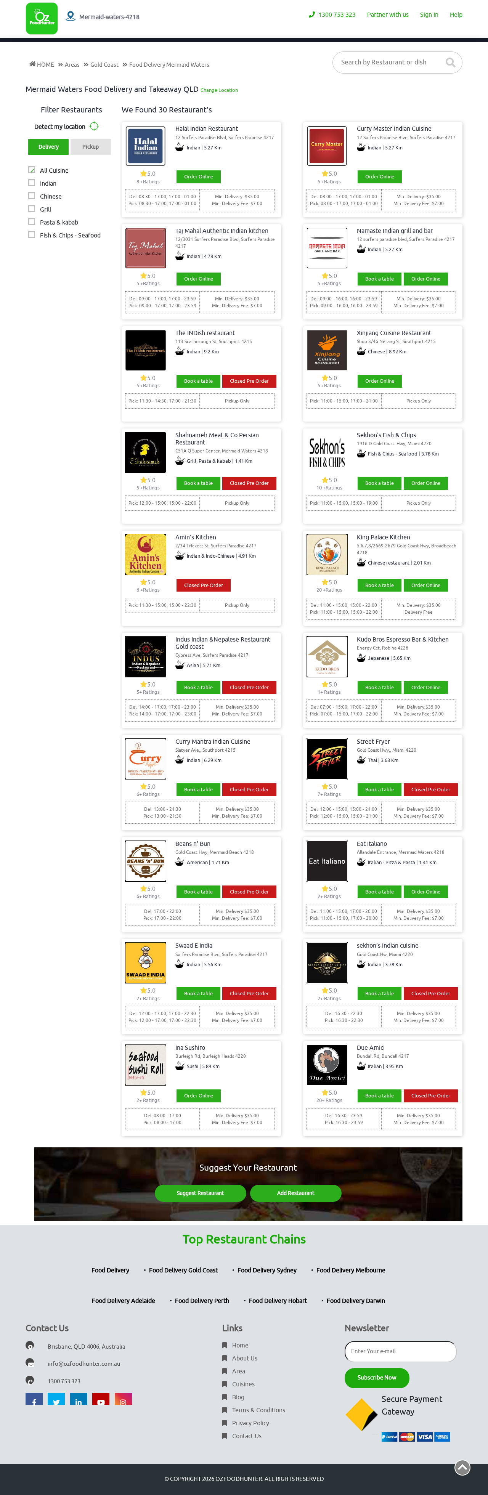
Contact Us (246, 1436)
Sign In (429, 15)
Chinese (51, 197)
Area (238, 1371)
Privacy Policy (250, 1423)
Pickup (90, 147)
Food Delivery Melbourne (350, 1270)
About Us (244, 1358)
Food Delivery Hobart (278, 1301)
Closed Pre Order (249, 381)
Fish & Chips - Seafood (70, 235)
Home (240, 1345)
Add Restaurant (296, 1193)
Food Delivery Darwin (356, 1301)
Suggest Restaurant (200, 1193)
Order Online (198, 176)
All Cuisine (54, 171)
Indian (48, 184)
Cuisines (243, 1384)
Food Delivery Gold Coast (183, 1270)
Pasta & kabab (59, 222)
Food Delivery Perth (202, 1301)
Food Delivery (110, 1270)
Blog (237, 1397)
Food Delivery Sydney (267, 1270)
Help (456, 15)
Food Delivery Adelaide (123, 1301)
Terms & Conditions (258, 1410)
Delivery (49, 147)
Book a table (379, 279)
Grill (45, 209)
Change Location (219, 90)
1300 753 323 (336, 15)
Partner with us (388, 15)
